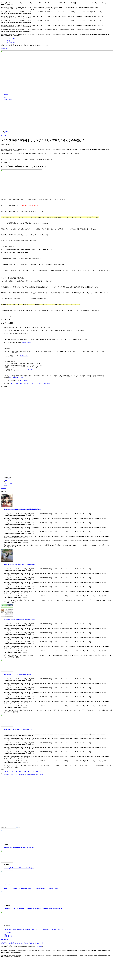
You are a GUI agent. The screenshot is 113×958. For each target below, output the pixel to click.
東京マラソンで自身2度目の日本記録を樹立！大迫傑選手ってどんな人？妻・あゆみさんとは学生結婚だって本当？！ (32, 888)
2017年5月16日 (27, 370)
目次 (8, 40)
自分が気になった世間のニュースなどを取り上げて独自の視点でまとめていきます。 (26, 943)
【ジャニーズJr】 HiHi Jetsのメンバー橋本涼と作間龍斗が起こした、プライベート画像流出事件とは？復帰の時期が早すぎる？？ (35, 929)
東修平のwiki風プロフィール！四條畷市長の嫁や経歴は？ (18, 674)
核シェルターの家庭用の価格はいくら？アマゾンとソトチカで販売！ (31, 383)
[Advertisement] (50, 116)
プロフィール (11, 38)
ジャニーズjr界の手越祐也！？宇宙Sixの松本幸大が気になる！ (19, 868)
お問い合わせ (11, 42)
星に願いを (4, 48)
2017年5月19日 (24, 356)
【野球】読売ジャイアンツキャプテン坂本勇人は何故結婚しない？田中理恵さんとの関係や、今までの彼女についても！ (33, 908)
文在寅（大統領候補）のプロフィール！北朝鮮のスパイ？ (18, 729)
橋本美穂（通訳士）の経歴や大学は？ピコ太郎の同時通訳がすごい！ (24, 774)
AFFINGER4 (38, 946)
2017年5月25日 (26, 342)
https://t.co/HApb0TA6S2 (16, 377)
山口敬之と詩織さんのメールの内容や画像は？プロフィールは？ (23, 771)
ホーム (6, 94)
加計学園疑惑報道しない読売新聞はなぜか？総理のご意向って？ (19, 619)
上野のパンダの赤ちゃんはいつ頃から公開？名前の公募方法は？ (19, 564)
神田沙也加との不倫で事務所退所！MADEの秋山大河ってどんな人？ (20, 847)
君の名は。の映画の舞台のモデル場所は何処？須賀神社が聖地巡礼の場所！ (22, 509)
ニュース (3, 488)
